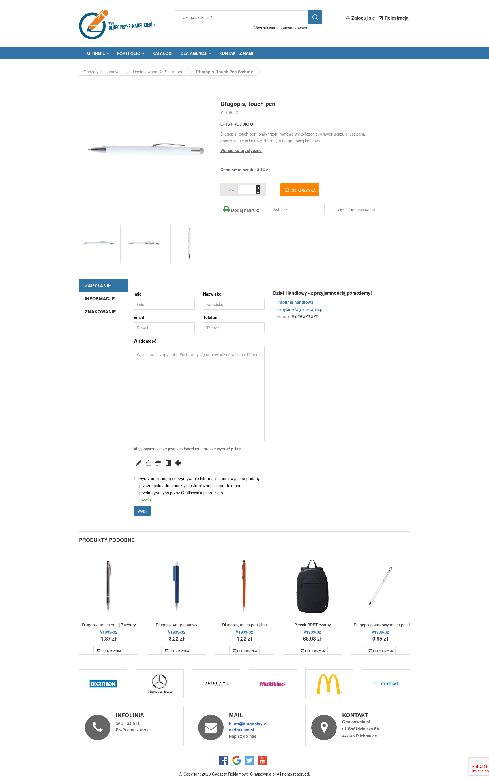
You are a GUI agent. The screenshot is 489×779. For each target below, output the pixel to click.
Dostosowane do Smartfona (158, 71)
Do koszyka (303, 190)
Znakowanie (100, 311)
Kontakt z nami (236, 53)
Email (139, 317)
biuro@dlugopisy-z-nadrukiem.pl (248, 727)
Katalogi (162, 53)
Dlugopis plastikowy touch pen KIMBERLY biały (396, 625)
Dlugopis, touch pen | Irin (244, 625)
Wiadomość (145, 341)
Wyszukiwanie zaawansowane (281, 28)
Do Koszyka (111, 651)
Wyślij (142, 511)
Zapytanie (98, 285)
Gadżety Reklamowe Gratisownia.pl (244, 774)
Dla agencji (194, 53)
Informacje (100, 298)
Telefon (210, 317)
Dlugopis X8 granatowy (176, 625)
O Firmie (96, 53)
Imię (137, 294)
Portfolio (128, 53)
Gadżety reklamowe (102, 71)
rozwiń (145, 499)
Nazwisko (212, 294)
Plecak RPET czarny (312, 625)
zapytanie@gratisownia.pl (300, 309)
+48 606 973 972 (302, 316)
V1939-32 (229, 112)
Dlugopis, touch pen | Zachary (109, 625)
